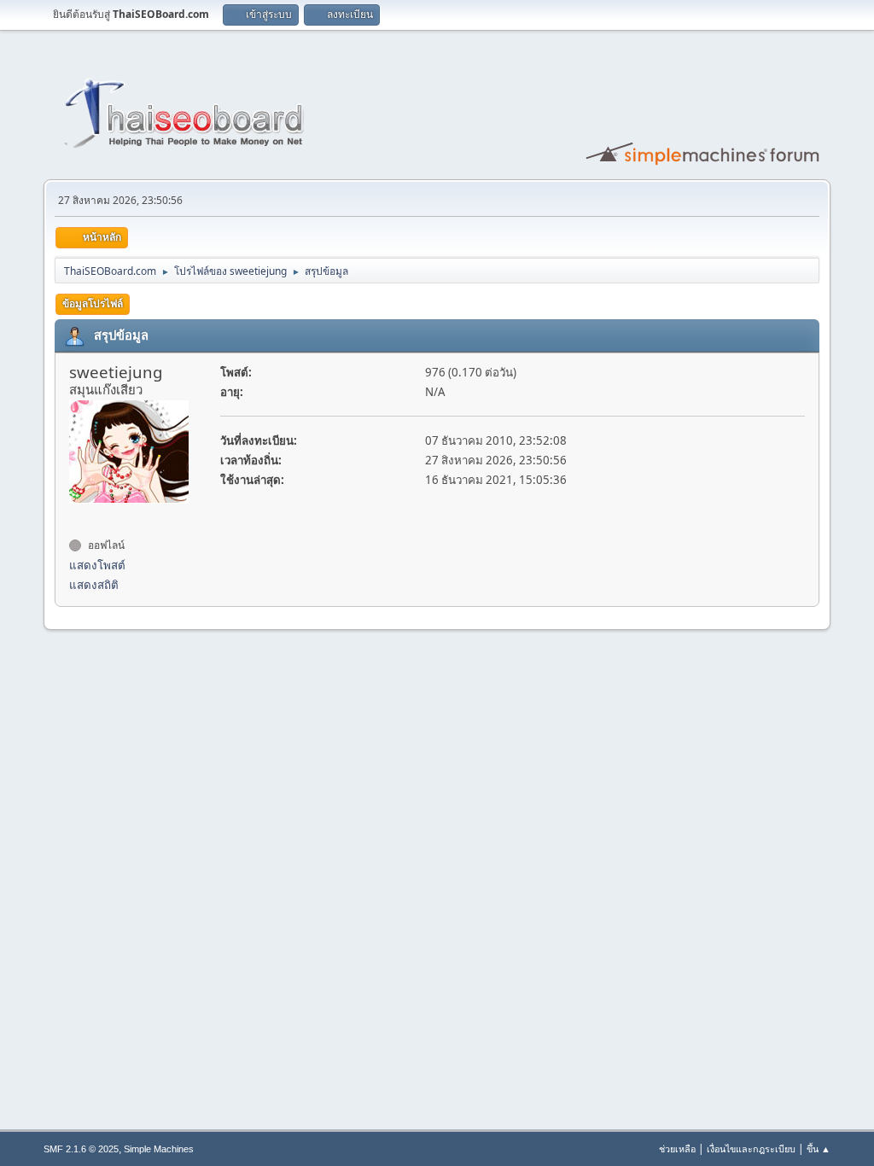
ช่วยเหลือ (677, 1148)
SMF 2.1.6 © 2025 (81, 1149)
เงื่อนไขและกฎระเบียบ (751, 1148)
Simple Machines (159, 1149)
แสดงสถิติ (94, 584)
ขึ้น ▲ (818, 1148)
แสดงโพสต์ (97, 565)
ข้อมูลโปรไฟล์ (92, 303)
